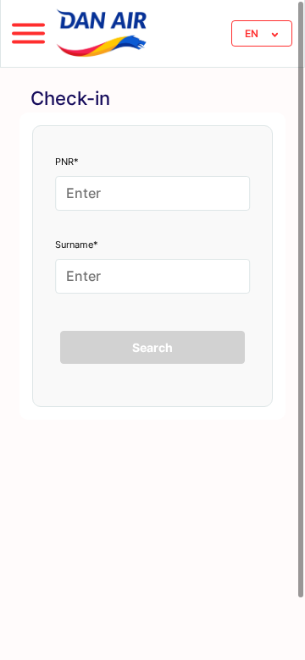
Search (152, 347)
